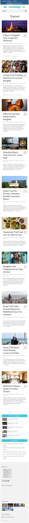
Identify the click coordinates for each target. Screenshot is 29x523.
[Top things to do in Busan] (10, 505)
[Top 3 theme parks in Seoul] (4, 509)
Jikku (4, 454)
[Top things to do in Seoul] (10, 509)
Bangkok (16, 43)
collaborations (17, 160)
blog (18, 43)
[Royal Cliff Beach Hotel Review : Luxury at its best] (14, 338)
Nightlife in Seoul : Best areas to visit (15, 427)
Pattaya (21, 317)
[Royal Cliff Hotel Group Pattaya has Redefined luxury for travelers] (14, 297)
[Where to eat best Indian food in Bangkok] (14, 105)
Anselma (4, 443)
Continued (10, 52)
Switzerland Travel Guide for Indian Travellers (16, 451)
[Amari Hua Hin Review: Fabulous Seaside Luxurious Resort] (14, 181)
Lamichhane (5, 447)
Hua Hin (23, 160)
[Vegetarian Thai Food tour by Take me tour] (14, 223)
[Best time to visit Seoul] (22, 505)
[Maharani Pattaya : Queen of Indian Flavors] (14, 377)
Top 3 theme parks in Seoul (13, 435)
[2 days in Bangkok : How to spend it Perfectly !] (14, 26)
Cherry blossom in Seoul (13, 418)
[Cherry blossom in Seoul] (4, 505)
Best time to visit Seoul (12, 431)
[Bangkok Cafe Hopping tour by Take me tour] (14, 257)
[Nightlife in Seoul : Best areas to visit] (16, 505)
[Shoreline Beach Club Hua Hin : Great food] (14, 143)
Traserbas (5, 456)
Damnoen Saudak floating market (17, 94)
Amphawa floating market (8, 94)
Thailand (21, 43)
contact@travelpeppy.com (8, 517)
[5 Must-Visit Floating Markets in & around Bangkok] (14, 66)
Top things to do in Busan (13, 423)
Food (20, 160)
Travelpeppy (7, 43)
